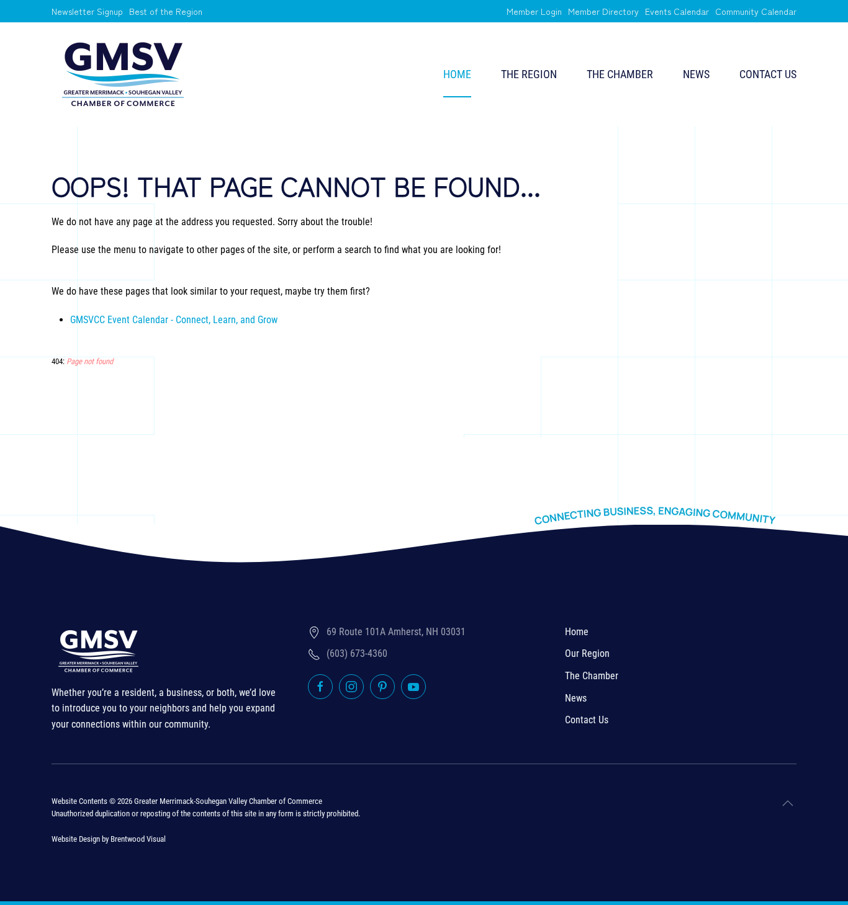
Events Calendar (677, 11)
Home (457, 74)
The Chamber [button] (620, 74)
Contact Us (767, 74)
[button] (787, 803)
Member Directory (603, 11)
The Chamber (591, 676)
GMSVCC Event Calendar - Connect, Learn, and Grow (173, 320)
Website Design (76, 839)
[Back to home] (123, 74)
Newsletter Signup (87, 11)
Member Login (534, 11)
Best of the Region (165, 11)
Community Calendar (755, 11)
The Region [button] (529, 74)
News (696, 74)
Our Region (587, 653)
